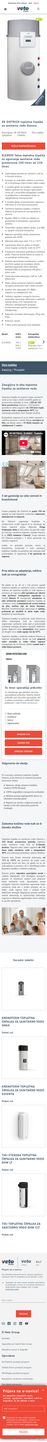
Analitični (11, 716)
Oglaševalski (13, 723)
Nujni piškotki (13, 713)
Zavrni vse (23, 742)
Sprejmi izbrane (23, 751)
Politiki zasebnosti (28, 702)
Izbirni (10, 720)
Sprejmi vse (23, 734)
